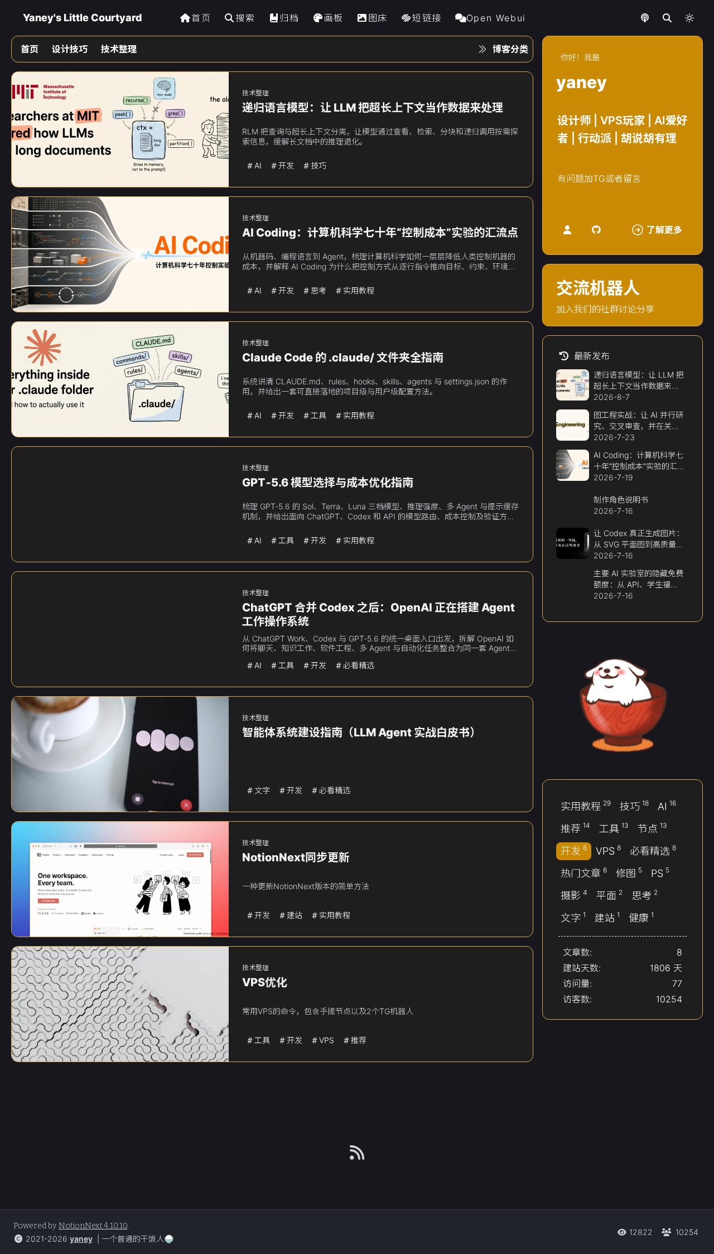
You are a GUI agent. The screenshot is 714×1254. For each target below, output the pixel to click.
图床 (378, 17)
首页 (201, 17)
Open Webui (496, 17)
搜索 (245, 17)
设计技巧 (70, 49)
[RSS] (357, 1152)
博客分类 (510, 49)
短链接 (427, 17)
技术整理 (119, 49)
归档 (289, 17)
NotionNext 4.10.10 (93, 1226)
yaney (81, 1238)
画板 (334, 17)
